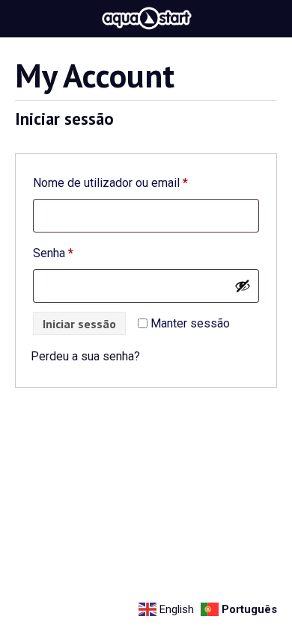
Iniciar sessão (79, 323)
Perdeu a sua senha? (85, 356)
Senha (82, 252)
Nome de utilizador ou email (139, 182)
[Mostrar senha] (242, 285)
